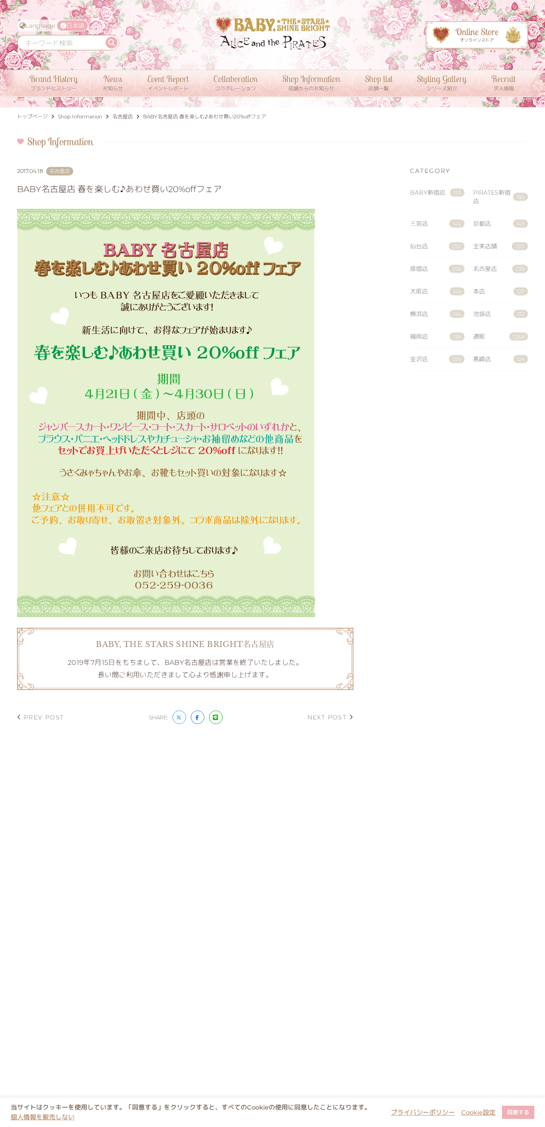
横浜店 (436, 314)
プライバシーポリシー (423, 1112)
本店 (499, 291)
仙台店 (436, 246)
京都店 (499, 223)
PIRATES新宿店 (499, 197)
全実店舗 (499, 246)
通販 (499, 336)
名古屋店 (499, 269)
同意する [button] (518, 1112)
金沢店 (436, 359)
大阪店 (436, 291)
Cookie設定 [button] (478, 1112)
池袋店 (499, 314)
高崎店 (499, 359)
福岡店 (436, 336)
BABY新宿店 (436, 192)
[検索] (112, 43)
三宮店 (436, 223)
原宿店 (436, 269)
